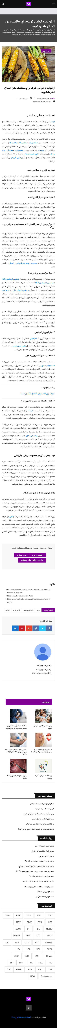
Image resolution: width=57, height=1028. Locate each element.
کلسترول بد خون (48, 365)
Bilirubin (48, 956)
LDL (28, 949)
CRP (18, 915)
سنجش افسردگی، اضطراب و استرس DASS (39, 861)
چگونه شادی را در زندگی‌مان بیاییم (43, 727)
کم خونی (33, 338)
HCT (50, 922)
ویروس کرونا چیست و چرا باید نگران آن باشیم (39, 813)
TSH (50, 970)
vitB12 (16, 956)
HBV (21, 963)
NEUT (18, 929)
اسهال (11, 263)
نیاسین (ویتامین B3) (44, 283)
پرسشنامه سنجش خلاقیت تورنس (43, 777)
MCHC (49, 929)
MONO (16, 936)
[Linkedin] (15, 628)
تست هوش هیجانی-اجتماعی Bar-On (41, 876)
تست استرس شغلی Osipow (44, 846)
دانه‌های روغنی (28, 610)
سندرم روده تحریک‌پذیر (26, 263)
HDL (38, 949)
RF (11, 963)
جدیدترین (46, 702)
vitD (27, 956)
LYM (38, 936)
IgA (31, 963)
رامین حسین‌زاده (46, 98)
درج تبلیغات (21, 555)
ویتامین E (13, 143)
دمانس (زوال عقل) (20, 290)
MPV (18, 922)
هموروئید (19, 150)
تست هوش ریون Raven (46, 891)
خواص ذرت (16, 610)
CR (7, 942)
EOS (28, 936)
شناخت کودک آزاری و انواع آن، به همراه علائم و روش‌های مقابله (16, 727)
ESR (29, 915)
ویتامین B (23, 143)
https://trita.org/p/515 (42, 101)
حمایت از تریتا (37, 555)
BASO (49, 936)
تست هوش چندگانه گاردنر (45, 896)
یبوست (41, 150)
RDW (29, 922)
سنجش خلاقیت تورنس (46, 856)
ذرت (53, 121)
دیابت (30, 410)
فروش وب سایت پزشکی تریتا (44, 808)
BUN (37, 956)
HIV (50, 963)
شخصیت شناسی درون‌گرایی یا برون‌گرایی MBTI (38, 881)
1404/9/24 (24, 98)
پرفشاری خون (31, 435)
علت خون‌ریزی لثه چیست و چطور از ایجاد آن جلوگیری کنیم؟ (41, 751)
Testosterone (46, 976)
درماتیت (5, 290)
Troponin (48, 942)
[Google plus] (29, 628)
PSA (41, 963)
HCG (32, 976)
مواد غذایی (46, 50)
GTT (27, 942)
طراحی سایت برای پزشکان (32, 560)
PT (28, 929)
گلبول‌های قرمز (19, 346)
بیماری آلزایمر (17, 157)
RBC (39, 915)
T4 (9, 970)
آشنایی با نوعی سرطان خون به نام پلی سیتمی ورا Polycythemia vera (16, 752)
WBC (50, 915)
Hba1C (19, 970)
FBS (17, 942)
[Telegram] (35, 628)
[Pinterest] (22, 628)
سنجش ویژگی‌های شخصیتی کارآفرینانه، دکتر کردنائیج (36, 866)
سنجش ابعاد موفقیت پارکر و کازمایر (42, 851)
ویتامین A (33, 143)
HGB (8, 915)
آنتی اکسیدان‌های (31, 154)
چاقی (11, 516)
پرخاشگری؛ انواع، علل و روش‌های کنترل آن (40, 824)
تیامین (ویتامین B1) (10, 279)
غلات (7, 610)
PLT (37, 942)
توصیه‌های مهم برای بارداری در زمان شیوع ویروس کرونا (36, 829)
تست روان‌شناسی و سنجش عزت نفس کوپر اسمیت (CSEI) (35, 871)
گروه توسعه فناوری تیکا (21, 1017)
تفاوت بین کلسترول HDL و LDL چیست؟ (38, 393)
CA (19, 949)
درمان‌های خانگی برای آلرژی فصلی (43, 819)
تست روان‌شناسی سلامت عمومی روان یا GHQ (39, 886)
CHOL (49, 949)
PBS (38, 929)
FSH (30, 970)
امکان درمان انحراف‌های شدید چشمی (42, 803)
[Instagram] (29, 1007)
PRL (40, 970)
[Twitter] (42, 628)
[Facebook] (49, 628)
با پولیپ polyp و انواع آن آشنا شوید (17, 777)
